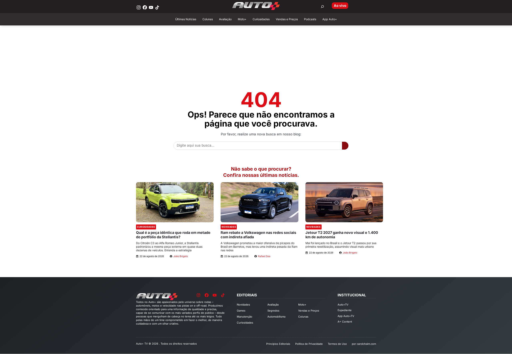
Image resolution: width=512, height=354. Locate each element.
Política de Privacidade (309, 343)
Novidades (229, 226)
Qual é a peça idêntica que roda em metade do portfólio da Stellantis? (173, 234)
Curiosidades (146, 226)
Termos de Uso (337, 343)
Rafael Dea (264, 256)
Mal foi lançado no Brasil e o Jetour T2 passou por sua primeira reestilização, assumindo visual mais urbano (340, 244)
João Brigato (180, 256)
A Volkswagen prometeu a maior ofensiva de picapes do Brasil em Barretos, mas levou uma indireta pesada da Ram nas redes (259, 246)
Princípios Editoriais (278, 343)
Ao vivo (340, 6)
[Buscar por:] (322, 6)
